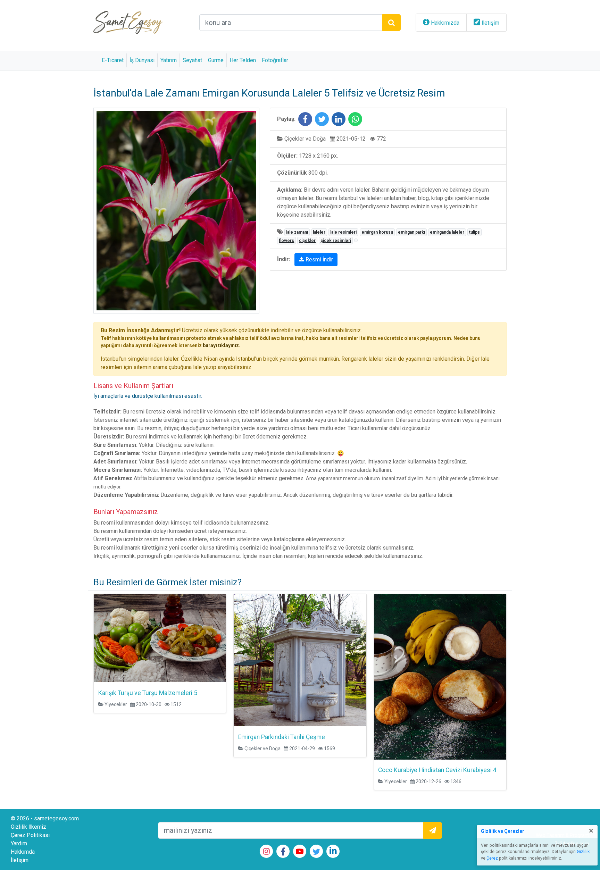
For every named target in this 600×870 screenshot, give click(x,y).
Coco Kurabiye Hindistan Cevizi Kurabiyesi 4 (437, 770)
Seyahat (192, 60)
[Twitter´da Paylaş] (322, 120)
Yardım (19, 843)
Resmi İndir (318, 259)
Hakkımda (23, 851)
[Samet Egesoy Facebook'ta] (283, 853)
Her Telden (243, 60)
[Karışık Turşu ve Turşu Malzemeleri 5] (160, 637)
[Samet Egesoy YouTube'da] (299, 852)
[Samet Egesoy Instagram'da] (266, 852)
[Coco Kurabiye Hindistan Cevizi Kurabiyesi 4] (440, 676)
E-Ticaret (113, 60)
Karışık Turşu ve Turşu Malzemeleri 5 (147, 692)
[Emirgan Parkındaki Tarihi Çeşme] (300, 659)
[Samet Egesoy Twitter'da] (316, 853)
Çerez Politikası (30, 835)
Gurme (216, 60)
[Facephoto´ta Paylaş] (305, 120)
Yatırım (168, 60)
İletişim (490, 22)
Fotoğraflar (275, 60)
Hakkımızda (445, 22)
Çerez (492, 858)
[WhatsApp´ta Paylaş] (355, 120)
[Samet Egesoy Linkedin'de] (333, 851)
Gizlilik (583, 851)
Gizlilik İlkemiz (28, 826)
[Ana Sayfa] (128, 22)
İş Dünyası (142, 60)
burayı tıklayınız (221, 345)
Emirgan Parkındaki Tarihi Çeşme (281, 737)
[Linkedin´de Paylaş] (338, 120)
